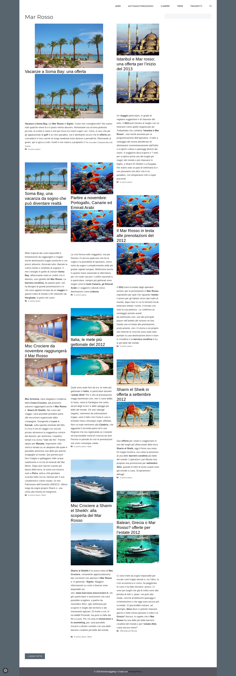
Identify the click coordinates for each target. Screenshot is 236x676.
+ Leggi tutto (35, 656)
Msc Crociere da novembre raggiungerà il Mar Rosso (46, 351)
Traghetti (196, 6)
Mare (44, 495)
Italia (89, 446)
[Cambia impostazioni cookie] (5, 670)
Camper (165, 6)
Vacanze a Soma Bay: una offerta (55, 71)
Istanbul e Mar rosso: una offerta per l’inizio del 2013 (136, 64)
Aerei (118, 6)
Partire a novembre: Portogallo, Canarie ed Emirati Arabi (91, 202)
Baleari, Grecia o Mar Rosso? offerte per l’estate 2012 (136, 527)
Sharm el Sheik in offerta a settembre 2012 (134, 394)
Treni (180, 6)
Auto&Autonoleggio (140, 6)
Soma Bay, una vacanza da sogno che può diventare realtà (45, 198)
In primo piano (34, 149)
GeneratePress (135, 671)
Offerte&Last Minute (128, 631)
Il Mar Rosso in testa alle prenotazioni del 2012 (135, 235)
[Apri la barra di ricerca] (210, 6)
